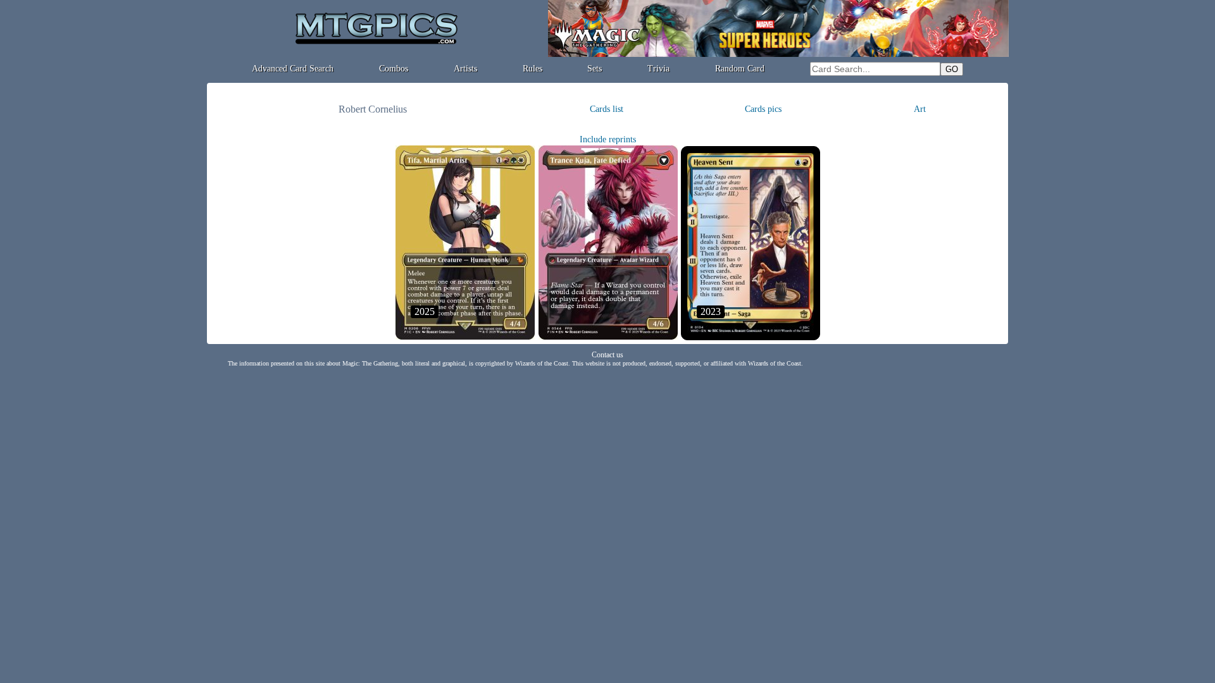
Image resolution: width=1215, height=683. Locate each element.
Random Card (739, 68)
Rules (532, 68)
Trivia (658, 68)
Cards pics (763, 109)
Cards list (606, 109)
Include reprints (608, 139)
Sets (594, 68)
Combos (393, 68)
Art (920, 109)
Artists (465, 68)
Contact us (607, 354)
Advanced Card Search (292, 68)
